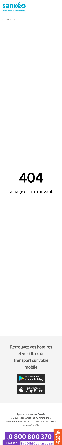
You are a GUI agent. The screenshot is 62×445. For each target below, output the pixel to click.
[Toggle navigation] (55, 7)
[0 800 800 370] (31, 437)
